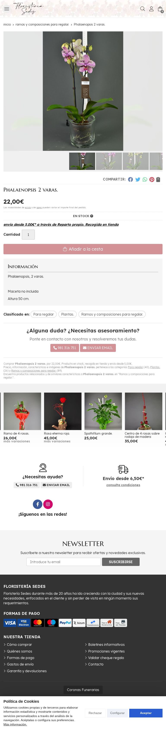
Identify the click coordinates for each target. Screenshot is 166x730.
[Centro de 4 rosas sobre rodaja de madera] (143, 411)
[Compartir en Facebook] (130, 179)
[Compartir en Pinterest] (151, 179)
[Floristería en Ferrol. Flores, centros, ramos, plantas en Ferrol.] (28, 9)
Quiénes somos (19, 651)
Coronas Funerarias (83, 690)
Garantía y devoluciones (27, 671)
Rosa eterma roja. (57, 433)
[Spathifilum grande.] (103, 411)
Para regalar (135, 367)
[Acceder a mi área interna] (151, 8)
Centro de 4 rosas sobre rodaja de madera (142, 435)
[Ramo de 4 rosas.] (22, 411)
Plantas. (155, 367)
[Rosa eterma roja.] (62, 411)
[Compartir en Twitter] (137, 179)
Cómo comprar (19, 644)
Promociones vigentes (106, 651)
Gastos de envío (20, 664)
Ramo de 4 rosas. (16, 433)
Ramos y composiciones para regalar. (33, 370)
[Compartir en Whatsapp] (145, 179)
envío (28, 207)
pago (39, 207)
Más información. (15, 724)
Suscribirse (121, 562)
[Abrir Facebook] (37, 504)
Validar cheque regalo (106, 658)
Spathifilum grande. (98, 433)
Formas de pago (20, 658)
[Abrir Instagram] (48, 504)
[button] (78, 147)
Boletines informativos (106, 644)
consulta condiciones (123, 485)
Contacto (96, 664)
